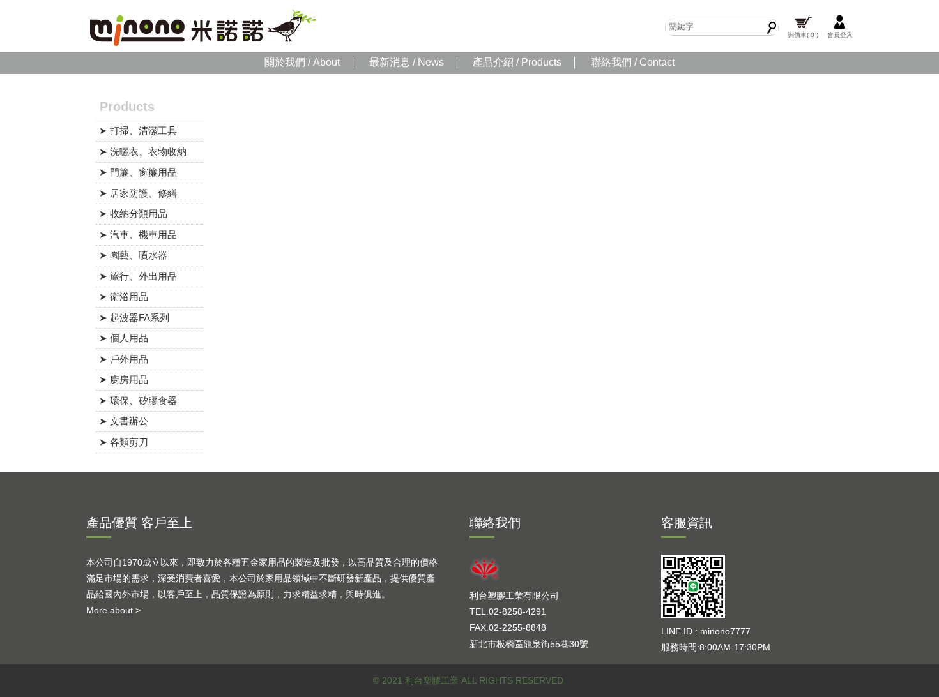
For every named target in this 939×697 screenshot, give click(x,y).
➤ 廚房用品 (123, 379)
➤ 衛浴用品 (123, 296)
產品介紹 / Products (517, 62)
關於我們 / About (302, 62)
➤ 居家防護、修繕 (138, 193)
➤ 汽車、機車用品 (138, 234)
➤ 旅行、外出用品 (138, 276)
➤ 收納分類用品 (133, 213)
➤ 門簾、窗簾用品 (138, 172)
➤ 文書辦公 (123, 421)
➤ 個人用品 (123, 338)
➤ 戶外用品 (123, 359)
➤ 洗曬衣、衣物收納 (143, 151)
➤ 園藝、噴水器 (133, 255)
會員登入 (840, 34)
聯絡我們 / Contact (633, 62)
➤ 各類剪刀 (123, 442)
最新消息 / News (406, 62)
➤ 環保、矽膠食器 (138, 400)
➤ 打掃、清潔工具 (138, 130)
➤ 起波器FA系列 (134, 317)
